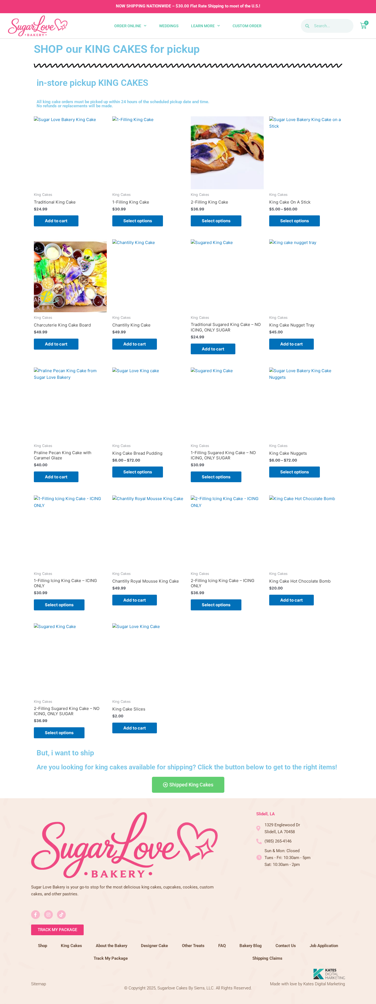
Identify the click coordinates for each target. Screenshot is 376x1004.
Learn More (203, 26)
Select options (137, 220)
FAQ (222, 945)
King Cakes (71, 945)
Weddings (168, 26)
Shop (42, 945)
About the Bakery (111, 945)
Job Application (324, 945)
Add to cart (56, 220)
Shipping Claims (267, 958)
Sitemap (38, 983)
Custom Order (247, 26)
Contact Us (286, 945)
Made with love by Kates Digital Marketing (307, 983)
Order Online (127, 26)
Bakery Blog (250, 945)
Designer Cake (154, 945)
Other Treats (193, 945)
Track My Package (111, 958)
